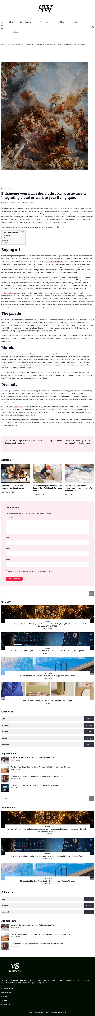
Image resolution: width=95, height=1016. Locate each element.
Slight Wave (45, 1012)
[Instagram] (2, 25)
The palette (8, 238)
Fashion (61, 22)
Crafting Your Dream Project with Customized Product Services (35, 785)
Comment (9, 518)
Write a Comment (28, 203)
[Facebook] (2, 22)
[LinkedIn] (2, 28)
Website (8, 559)
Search (91, 593)
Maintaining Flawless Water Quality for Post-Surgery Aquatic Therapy (47, 676)
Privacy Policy (6, 993)
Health (51, 673)
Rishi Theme (62, 1012)
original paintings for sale (53, 261)
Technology (44, 22)
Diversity (7, 242)
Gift (47, 698)
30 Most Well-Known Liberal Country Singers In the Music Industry (37, 776)
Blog (11, 22)
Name (8, 537)
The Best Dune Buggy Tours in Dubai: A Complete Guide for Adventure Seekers (40, 767)
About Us (4, 1001)
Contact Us (13, 32)
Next (85, 447)
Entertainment (25, 22)
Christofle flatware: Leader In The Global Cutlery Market (32, 758)
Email (8, 548)
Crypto (47, 621)
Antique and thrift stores (11, 293)
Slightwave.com (17, 980)
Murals (6, 240)
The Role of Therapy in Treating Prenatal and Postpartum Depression (24, 442)
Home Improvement (7, 189)
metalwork (18, 407)
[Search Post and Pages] (93, 27)
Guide (44, 673)
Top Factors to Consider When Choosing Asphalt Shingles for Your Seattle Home (69, 442)
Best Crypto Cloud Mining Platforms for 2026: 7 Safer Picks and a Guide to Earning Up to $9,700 (47, 651)
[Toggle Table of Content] (21, 233)
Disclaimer (5, 997)
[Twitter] (2, 31)
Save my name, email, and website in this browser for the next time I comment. (31, 571)
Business (76, 22)
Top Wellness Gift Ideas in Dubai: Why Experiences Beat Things (47, 701)
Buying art (7, 236)
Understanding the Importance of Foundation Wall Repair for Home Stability (47, 488)
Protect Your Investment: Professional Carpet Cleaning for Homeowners (78, 488)
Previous (10, 447)
